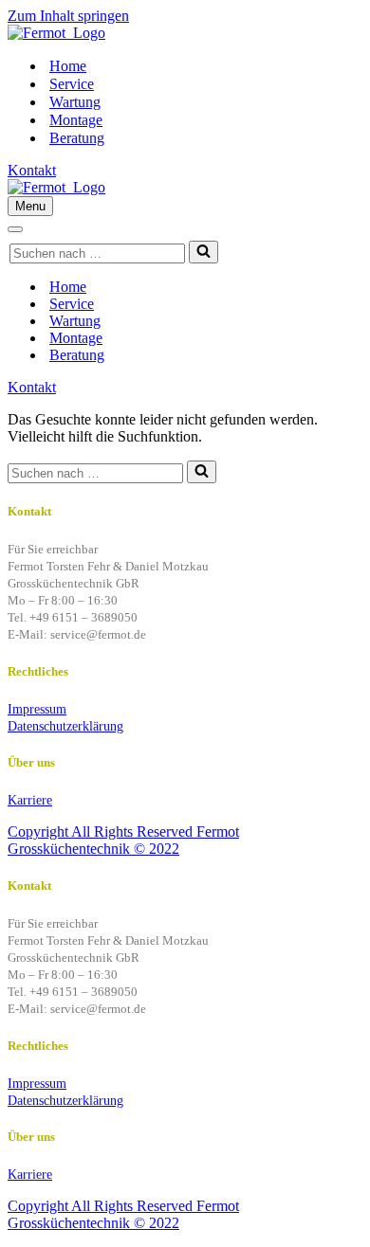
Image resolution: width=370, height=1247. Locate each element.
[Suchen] (203, 252)
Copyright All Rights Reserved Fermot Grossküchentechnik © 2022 (123, 840)
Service (71, 84)
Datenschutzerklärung (65, 726)
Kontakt (32, 170)
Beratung (76, 138)
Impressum (37, 709)
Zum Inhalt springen (68, 16)
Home (67, 66)
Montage (75, 120)
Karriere (30, 800)
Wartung (75, 102)
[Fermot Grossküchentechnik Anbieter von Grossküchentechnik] (56, 33)
